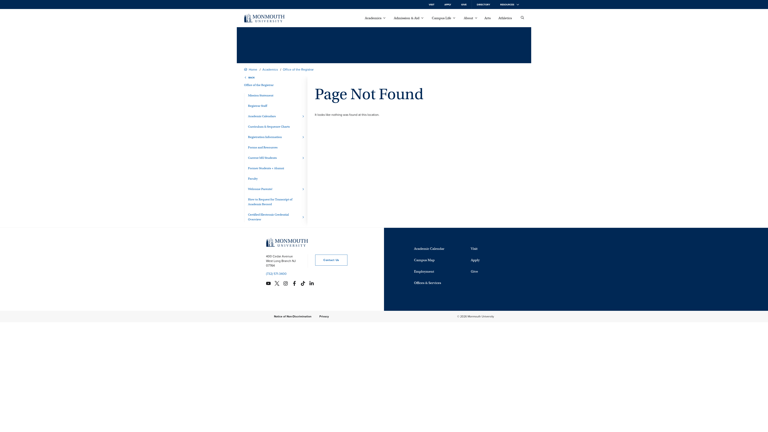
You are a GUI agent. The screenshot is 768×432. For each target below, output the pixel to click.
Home (253, 69)
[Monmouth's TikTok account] (303, 283)
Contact (327, 260)
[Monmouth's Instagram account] (285, 283)
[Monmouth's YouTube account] (268, 283)
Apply (447, 4)
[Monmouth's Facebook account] (294, 283)
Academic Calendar (429, 249)
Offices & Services (427, 283)
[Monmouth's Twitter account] (277, 283)
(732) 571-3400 (276, 273)
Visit (431, 4)
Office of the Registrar (298, 69)
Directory (483, 4)
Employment (424, 271)
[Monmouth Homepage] (264, 18)
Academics (270, 69)
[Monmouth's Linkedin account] (311, 283)
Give (464, 4)
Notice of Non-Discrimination (292, 316)
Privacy (324, 316)
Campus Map (424, 260)
